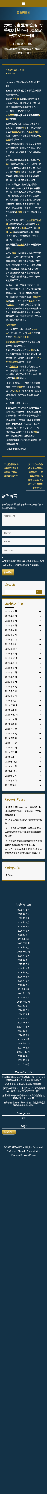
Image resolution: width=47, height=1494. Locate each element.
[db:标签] (8, 1132)
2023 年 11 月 (11, 766)
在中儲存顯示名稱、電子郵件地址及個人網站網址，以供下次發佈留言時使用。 (23, 563)
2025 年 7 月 (11, 672)
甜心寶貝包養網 (21, 337)
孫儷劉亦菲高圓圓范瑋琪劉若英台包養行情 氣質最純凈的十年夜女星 (23, 1097)
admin (11, 73)
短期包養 (16, 390)
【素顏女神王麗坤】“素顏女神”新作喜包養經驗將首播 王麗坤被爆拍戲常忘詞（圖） (23, 832)
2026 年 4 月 (11, 630)
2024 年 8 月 (11, 724)
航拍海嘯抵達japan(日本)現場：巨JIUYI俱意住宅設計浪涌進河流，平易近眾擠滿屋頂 (23, 811)
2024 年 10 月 (11, 714)
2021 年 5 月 (10, 785)
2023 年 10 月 (11, 771)
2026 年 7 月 (11, 616)
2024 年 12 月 (11, 705)
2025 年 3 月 (11, 691)
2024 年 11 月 (11, 710)
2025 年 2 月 (11, 695)
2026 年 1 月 (10, 644)
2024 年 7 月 (11, 728)
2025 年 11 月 (11, 653)
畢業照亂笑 (23, 13)
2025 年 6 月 (11, 677)
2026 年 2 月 (11, 639)
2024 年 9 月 (11, 719)
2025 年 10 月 (11, 658)
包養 (24, 127)
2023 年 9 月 (11, 775)
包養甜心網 (17, 131)
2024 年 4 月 (11, 742)
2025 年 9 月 (11, 663)
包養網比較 (34, 131)
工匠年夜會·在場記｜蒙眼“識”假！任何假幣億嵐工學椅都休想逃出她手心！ (23, 1104)
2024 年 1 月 (10, 757)
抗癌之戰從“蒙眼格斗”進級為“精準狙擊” (23, 1084)
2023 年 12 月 (11, 761)
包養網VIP (33, 300)
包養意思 (10, 115)
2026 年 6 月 (11, 620)
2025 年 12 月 (11, 649)
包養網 (15, 99)
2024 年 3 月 (11, 747)
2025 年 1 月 (10, 700)
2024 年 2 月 (11, 752)
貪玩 (30, 43)
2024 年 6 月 (11, 733)
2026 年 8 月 (11, 611)
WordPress (29, 1155)
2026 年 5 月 (11, 625)
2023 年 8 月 (11, 780)
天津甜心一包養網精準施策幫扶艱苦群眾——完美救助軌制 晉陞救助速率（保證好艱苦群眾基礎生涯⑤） (35, 476)
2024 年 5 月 (11, 738)
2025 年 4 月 (11, 686)
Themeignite (33, 1151)
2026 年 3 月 (11, 634)
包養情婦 (14, 366)
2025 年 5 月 (11, 681)
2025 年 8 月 (11, 667)
